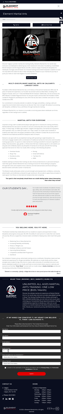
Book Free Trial (47, 25)
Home (4, 19)
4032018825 (12, 2)
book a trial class (48, 266)
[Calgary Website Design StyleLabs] (53, 408)
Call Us (17, 25)
